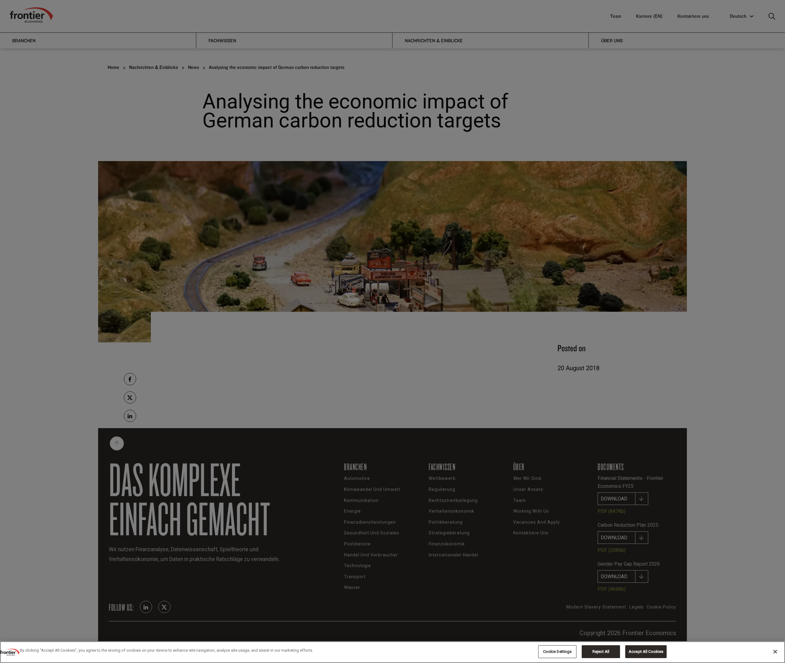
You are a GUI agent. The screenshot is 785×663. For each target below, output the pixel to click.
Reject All (600, 651)
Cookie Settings (557, 651)
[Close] (775, 651)
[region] (392, 652)
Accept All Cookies (646, 651)
